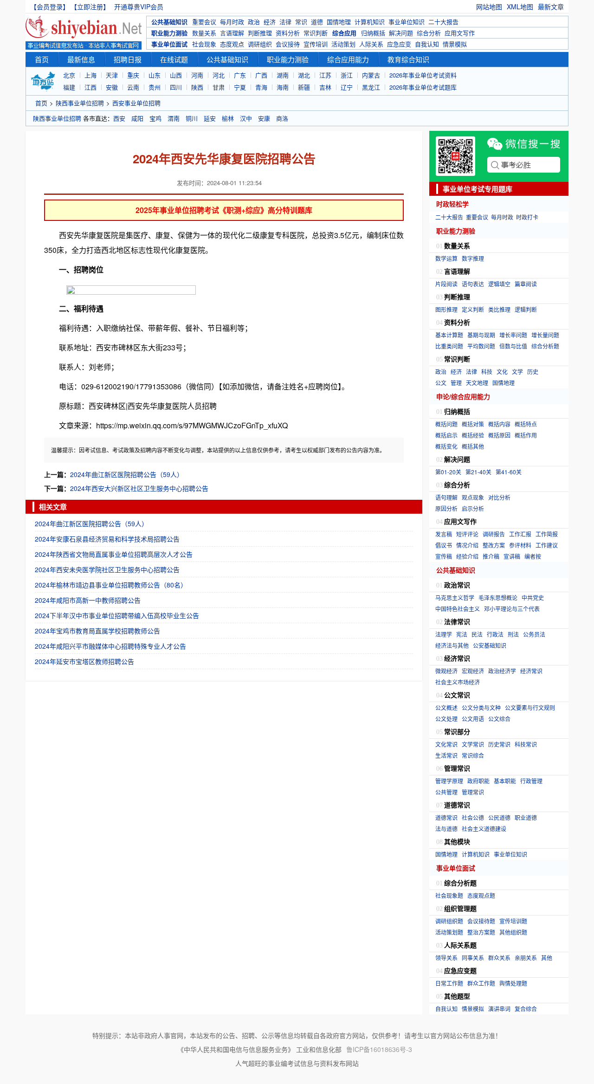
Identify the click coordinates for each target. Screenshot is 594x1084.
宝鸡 (155, 118)
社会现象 (204, 43)
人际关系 (371, 43)
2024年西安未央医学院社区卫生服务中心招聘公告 (107, 569)
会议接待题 (481, 921)
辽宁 (347, 87)
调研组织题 (449, 921)
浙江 (347, 75)
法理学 (443, 634)
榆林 (228, 118)
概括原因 (499, 435)
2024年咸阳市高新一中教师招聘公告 (88, 600)
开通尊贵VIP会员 (138, 6)
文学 (517, 371)
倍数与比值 (513, 346)
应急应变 (399, 43)
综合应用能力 (348, 59)
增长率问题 (513, 335)
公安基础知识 (489, 645)
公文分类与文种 (481, 707)
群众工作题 (481, 983)
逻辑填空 (499, 284)
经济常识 (531, 671)
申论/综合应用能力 (463, 396)
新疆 (304, 87)
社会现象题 (449, 895)
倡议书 (443, 545)
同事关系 (473, 957)
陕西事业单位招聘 (80, 102)
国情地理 (339, 21)
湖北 (304, 75)
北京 (69, 75)
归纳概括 (373, 32)
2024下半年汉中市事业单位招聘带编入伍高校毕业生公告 (117, 615)
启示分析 (473, 508)
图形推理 (446, 309)
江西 (90, 87)
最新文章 (551, 6)
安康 (264, 118)
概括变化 (446, 446)
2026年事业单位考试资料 (423, 75)
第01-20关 (448, 472)
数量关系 (204, 32)
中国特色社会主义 (457, 609)
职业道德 (526, 817)
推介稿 (491, 556)
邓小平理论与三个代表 (512, 609)
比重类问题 (449, 346)
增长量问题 (545, 335)
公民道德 (499, 817)
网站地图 (489, 6)
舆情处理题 (513, 983)
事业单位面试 (169, 43)
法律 (285, 21)
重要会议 (204, 21)
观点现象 (473, 497)
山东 (154, 75)
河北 (219, 75)
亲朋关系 (526, 957)
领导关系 (446, 957)
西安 (119, 118)
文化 (502, 371)
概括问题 (446, 424)
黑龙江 (371, 87)
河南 (197, 75)
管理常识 (473, 792)
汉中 (246, 118)
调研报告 (494, 534)
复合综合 (526, 1009)
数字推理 (473, 258)
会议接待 (288, 43)
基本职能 (505, 781)
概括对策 (473, 424)
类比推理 (499, 309)
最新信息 (81, 59)
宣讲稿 (512, 556)
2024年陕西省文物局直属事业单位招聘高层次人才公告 (114, 554)
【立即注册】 (92, 6)
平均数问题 (481, 346)
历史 (532, 371)
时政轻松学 (452, 203)
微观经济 (446, 671)
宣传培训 (315, 43)
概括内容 (499, 424)
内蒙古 (371, 75)
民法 (477, 634)
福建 (69, 87)
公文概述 (446, 707)
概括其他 (473, 446)
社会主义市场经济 (457, 682)
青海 (261, 87)
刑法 (513, 634)
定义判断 (473, 309)
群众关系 (499, 957)
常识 (301, 21)
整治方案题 (481, 932)
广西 (261, 75)
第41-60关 (509, 472)
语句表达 (473, 284)
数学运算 (446, 258)
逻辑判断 (526, 309)
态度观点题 (481, 895)
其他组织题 (513, 932)
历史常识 (499, 744)
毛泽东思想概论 (497, 597)
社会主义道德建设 (484, 828)
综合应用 (344, 32)
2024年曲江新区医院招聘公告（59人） (126, 474)
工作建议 (547, 545)
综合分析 (429, 32)
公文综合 (499, 719)
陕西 (197, 87)
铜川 (192, 118)
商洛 (282, 118)
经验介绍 (467, 556)
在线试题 (174, 59)
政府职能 (478, 781)
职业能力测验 (169, 32)
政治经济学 (502, 671)
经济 (270, 21)
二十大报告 (443, 21)
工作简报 (547, 534)
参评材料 (520, 545)
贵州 (154, 87)
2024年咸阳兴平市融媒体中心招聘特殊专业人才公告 (110, 646)
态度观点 (232, 43)
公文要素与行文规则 (530, 707)
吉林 (325, 87)
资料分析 (288, 32)
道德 (317, 21)
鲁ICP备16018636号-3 (379, 1049)
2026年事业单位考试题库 (423, 87)
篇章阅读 (526, 284)
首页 (42, 59)
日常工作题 (449, 983)
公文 (440, 383)
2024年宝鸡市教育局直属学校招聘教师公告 (97, 630)
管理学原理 (449, 781)
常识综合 (473, 755)
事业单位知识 (406, 21)
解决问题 (401, 32)
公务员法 (534, 634)
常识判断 (315, 32)
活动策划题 (449, 932)
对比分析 (499, 497)
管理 (456, 383)
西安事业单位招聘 (136, 102)
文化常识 (446, 744)
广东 (240, 75)
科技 (486, 371)
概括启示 (446, 435)
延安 (210, 118)
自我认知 (427, 43)
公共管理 (446, 792)
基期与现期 (481, 335)
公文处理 (446, 719)
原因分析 (446, 508)
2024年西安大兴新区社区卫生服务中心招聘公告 (139, 488)
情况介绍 (467, 545)
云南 (133, 87)
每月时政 (232, 21)
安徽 (112, 87)
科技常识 (526, 744)
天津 (112, 75)
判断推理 (260, 32)
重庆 (133, 75)
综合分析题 (545, 346)
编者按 (532, 556)
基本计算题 (449, 335)
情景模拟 (455, 43)
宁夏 (240, 87)
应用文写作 (460, 32)
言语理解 (232, 32)
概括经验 (473, 435)
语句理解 (446, 497)
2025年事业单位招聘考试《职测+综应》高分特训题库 (224, 210)
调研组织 (260, 43)
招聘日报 (128, 59)
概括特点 (526, 424)
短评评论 (467, 534)
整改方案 (494, 545)
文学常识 (473, 744)
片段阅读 (446, 284)
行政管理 (531, 781)
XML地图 (520, 6)
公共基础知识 (169, 21)
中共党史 (533, 597)
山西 (176, 75)
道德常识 (446, 817)
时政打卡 (527, 217)
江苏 (325, 75)
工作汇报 (520, 534)
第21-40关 (478, 472)
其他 (546, 957)
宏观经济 (473, 671)
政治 (254, 21)
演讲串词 (499, 1009)
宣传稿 (443, 556)
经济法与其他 (452, 645)
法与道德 (446, 828)
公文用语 (473, 719)
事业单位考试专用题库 (477, 189)
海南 (283, 87)
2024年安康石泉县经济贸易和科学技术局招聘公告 (107, 538)
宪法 (461, 634)
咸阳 (137, 118)
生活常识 (446, 755)
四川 (176, 87)
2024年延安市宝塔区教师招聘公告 (84, 661)
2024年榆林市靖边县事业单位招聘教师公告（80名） (111, 584)
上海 (90, 75)
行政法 (495, 634)
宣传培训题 (513, 921)
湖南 (283, 75)
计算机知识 (370, 21)
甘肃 (219, 87)
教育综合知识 (408, 59)
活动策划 (343, 43)
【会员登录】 (49, 6)
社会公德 (473, 817)
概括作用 (526, 435)
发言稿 (443, 534)
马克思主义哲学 (454, 597)
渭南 (174, 118)
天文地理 (477, 383)
